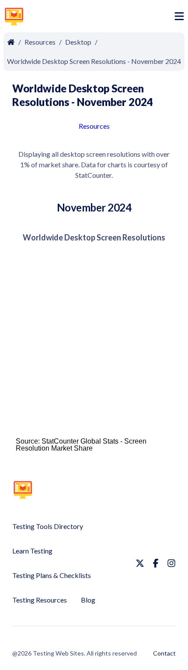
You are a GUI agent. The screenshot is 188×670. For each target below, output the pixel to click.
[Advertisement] (101, 18)
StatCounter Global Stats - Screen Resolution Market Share (81, 444)
